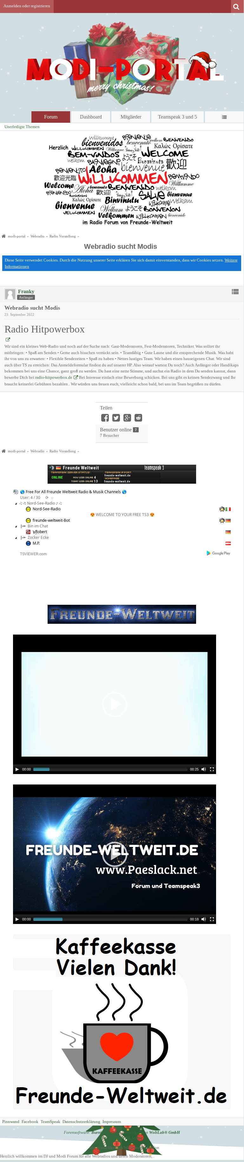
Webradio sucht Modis (120, 246)
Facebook (30, 1121)
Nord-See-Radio (47, 509)
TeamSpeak (50, 1121)
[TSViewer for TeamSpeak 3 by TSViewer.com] (31, 553)
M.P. (36, 543)
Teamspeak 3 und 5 (177, 116)
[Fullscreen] (211, 769)
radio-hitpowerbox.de (53, 377)
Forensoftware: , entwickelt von (122, 1132)
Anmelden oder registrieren (26, 5)
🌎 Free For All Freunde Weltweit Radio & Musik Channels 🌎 (73, 491)
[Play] (17, 769)
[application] (114, 704)
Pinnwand (10, 1121)
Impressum (111, 1121)
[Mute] (203, 769)
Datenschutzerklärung (81, 1121)
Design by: (122, 1137)
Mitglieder (131, 116)
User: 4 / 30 (30, 497)
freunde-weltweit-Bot (51, 520)
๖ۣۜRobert (40, 531)
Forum (50, 116)
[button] (114, 704)
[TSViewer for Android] (219, 553)
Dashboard (91, 116)
